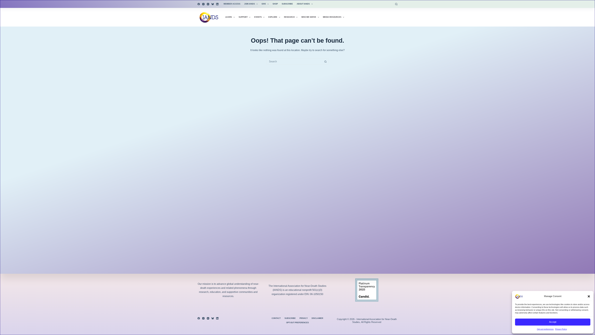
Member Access (232, 4)
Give (264, 4)
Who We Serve (308, 17)
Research (289, 17)
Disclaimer (317, 318)
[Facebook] (199, 4)
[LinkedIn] (217, 4)
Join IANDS (249, 4)
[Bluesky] (213, 4)
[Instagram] (203, 4)
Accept (552, 322)
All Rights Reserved (371, 322)
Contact (276, 318)
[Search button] (325, 62)
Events (258, 17)
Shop (275, 4)
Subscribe (287, 4)
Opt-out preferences (545, 329)
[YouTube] (208, 4)
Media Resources (332, 17)
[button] (588, 296)
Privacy (304, 318)
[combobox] (294, 61)
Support (243, 17)
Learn (228, 17)
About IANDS (303, 4)
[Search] (396, 4)
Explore (272, 17)
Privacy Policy (561, 329)
